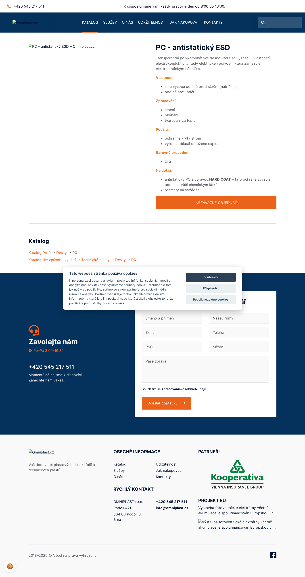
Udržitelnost (151, 22)
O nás (127, 22)
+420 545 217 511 (29, 6)
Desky (61, 252)
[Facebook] (273, 556)
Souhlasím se (174, 389)
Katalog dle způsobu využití (52, 260)
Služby (110, 22)
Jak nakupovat (184, 22)
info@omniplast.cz (172, 508)
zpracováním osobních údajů (184, 389)
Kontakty (213, 22)
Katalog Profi (40, 252)
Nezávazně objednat (216, 202)
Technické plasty (95, 260)
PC (74, 252)
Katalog (90, 22)
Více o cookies (113, 303)
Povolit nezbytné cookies (210, 299)
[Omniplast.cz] (25, 22)
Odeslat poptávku (163, 403)
